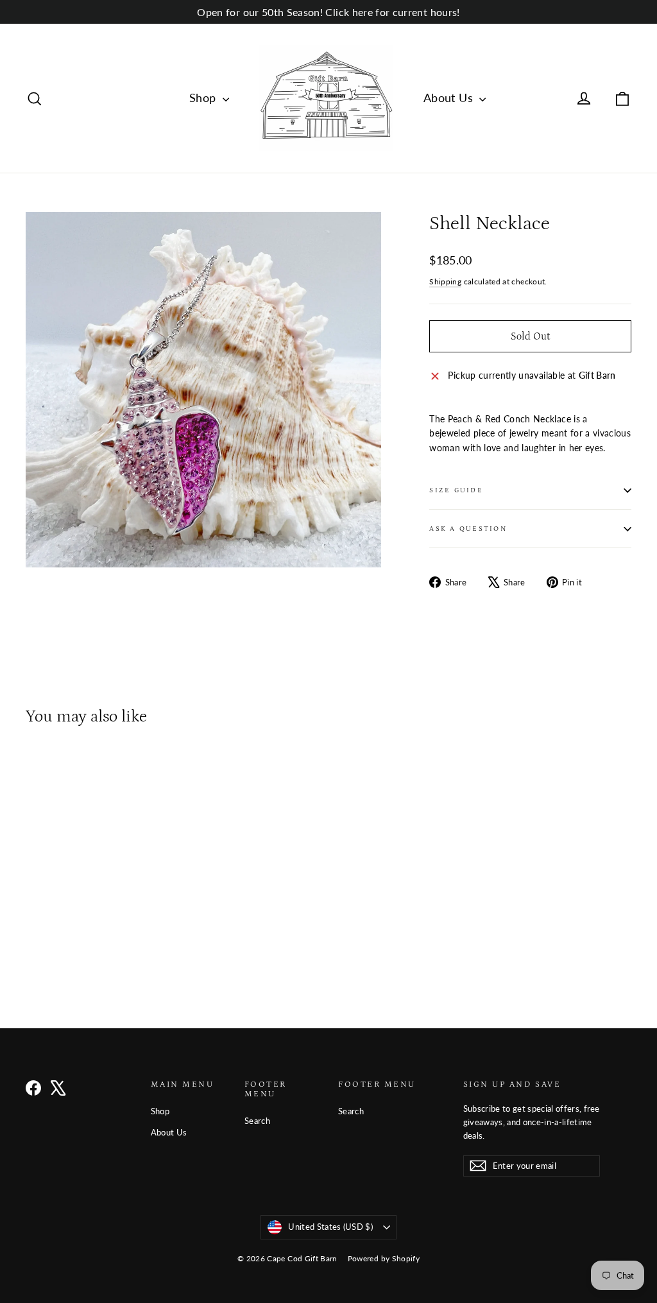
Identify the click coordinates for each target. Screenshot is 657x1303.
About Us (449, 98)
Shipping (445, 281)
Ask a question (467, 528)
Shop (204, 98)
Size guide (455, 490)
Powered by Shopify (384, 1258)
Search (257, 1121)
